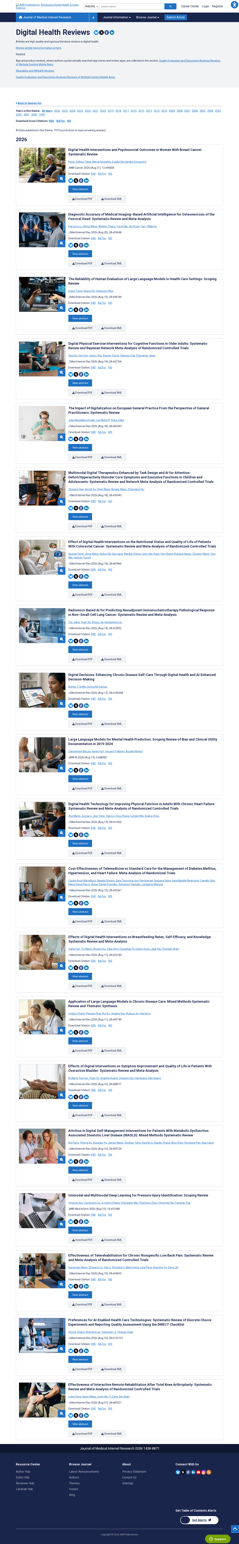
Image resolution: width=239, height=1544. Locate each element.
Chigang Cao (126, 1078)
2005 (203, 110)
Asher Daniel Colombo (104, 884)
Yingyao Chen (125, 1332)
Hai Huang (141, 1078)
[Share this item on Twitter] (101, 32)
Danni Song (143, 948)
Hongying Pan (192, 1142)
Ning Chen (177, 1142)
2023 (80, 110)
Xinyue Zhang (76, 1332)
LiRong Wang (89, 226)
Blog (72, 1495)
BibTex (60, 120)
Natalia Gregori (106, 880)
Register (217, 6)
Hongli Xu (90, 489)
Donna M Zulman (97, 686)
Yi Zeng (113, 1396)
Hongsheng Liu (113, 622)
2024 (72, 110)
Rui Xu (106, 1013)
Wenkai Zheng (132, 553)
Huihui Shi (105, 553)
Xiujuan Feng (76, 553)
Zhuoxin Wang (201, 553)
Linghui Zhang (77, 1013)
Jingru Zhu (95, 355)
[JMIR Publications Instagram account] (203, 1472)
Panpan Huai (94, 1013)
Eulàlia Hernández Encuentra (129, 161)
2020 (103, 110)
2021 (95, 110)
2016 (134, 110)
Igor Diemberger (144, 880)
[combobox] (131, 6)
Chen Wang (103, 489)
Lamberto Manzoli (152, 884)
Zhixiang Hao (76, 489)
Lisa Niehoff (103, 420)
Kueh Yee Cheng (163, 553)
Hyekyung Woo (104, 290)
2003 (218, 110)
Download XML (113, 198)
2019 (111, 110)
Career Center (190, 6)
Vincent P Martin (115, 751)
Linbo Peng (75, 1396)
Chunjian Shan (170, 948)
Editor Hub (23, 1477)
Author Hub (23, 1471)
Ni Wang (73, 1078)
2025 (65, 110)
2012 (157, 110)
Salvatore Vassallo (129, 884)
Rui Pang (73, 1142)
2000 (34, 114)
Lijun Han (147, 553)
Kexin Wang (89, 1396)
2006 (195, 110)
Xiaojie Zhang (162, 1142)
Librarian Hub (24, 1489)
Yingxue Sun (76, 1202)
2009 (172, 110)
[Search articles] (170, 6)
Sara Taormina (124, 880)
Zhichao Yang (132, 1142)
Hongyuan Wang (78, 1267)
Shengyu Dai (128, 355)
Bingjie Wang (119, 489)
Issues (73, 1489)
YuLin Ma (122, 226)
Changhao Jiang (145, 355)
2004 (210, 110)
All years (47, 110)
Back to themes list (29, 103)
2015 (141, 110)
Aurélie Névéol (134, 751)
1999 (42, 114)
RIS (69, 120)
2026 (57, 110)
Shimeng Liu (93, 1332)
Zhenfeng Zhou (148, 1202)
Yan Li (107, 1267)
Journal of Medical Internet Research (46, 17)
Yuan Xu (85, 622)
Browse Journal (146, 17)
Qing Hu (73, 355)
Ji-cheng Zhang (110, 1202)
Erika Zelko (117, 420)
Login (205, 6)
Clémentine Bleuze (79, 751)
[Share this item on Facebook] (106, 32)
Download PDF (83, 198)
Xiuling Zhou (151, 816)
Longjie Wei (137, 816)
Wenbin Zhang (107, 226)
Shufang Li (118, 1267)
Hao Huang (154, 1078)
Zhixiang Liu (95, 1267)
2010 (164, 110)
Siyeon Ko (89, 290)
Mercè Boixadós (102, 161)
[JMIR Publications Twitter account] (183, 1472)
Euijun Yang (75, 290)
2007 (187, 110)
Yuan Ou (94, 1078)
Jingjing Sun (118, 1013)
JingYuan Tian (137, 226)
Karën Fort (98, 751)
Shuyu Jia (97, 622)
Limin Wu (102, 1396)
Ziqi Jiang (74, 622)
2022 (88, 110)
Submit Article (176, 17)
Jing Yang (98, 816)
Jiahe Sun (74, 948)
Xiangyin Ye (160, 1267)
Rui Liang (117, 553)
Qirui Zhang (122, 816)
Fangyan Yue (182, 1202)
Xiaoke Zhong (111, 355)
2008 (180, 110)
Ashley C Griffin (77, 686)
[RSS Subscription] (209, 1472)
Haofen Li (147, 1142)
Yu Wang (86, 948)
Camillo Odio (207, 880)
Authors (74, 1477)
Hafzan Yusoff (82, 557)
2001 (27, 114)
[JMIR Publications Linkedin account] (193, 1472)
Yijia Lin (110, 816)
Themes (74, 1483)
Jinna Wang (91, 553)
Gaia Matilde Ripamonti (185, 880)
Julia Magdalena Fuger (81, 420)
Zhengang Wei (129, 1202)
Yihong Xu (85, 1142)
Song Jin (172, 1267)
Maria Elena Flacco (79, 884)
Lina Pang (146, 1267)
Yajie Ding (112, 948)
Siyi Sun (83, 355)
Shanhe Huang (109, 1078)
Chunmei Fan (166, 1202)
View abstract (80, 189)
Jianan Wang (115, 1142)
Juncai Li (86, 816)
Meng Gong (132, 1267)
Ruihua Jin (132, 1013)
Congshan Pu (127, 948)
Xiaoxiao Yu (99, 1142)
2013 (149, 110)
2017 (126, 110)
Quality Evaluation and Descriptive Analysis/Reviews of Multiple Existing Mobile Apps (65, 77)
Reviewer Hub (25, 1483)
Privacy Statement (134, 1471)
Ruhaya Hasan (183, 553)
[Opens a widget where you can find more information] (218, 1539)
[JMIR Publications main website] (47, 6)
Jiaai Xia (155, 948)
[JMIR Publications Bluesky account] (178, 1472)
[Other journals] (93, 17)
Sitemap (127, 1483)
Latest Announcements (84, 1471)
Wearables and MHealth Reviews (35, 70)
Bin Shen (124, 1396)
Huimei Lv (145, 1013)
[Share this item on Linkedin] (112, 32)
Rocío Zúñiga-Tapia (80, 161)
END (51, 120)
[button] (234, 4)
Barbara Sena (162, 880)
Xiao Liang (207, 1142)
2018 (118, 110)
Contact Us (129, 1477)
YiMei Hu (151, 226)
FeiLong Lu (74, 226)
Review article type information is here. (39, 47)
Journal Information (115, 17)
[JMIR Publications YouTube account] (198, 1472)
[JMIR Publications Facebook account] (188, 1472)
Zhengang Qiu (135, 489)
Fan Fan (83, 1078)
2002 (19, 114)
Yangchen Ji (109, 1332)
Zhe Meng (74, 816)
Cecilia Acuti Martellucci (82, 880)
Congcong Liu (92, 1202)
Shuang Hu (99, 948)
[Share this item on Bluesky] (96, 32)
